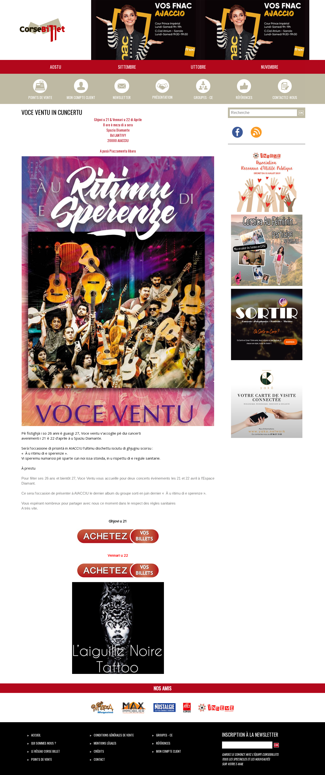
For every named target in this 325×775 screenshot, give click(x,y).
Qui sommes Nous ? (43, 743)
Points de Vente (40, 97)
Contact (99, 759)
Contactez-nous (284, 97)
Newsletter (122, 97)
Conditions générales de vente (113, 735)
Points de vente (41, 759)
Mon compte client (81, 97)
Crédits (98, 751)
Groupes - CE (203, 97)
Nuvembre (269, 67)
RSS (256, 141)
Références (244, 97)
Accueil (35, 735)
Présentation (162, 97)
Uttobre (198, 67)
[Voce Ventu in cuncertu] (118, 157)
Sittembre (127, 67)
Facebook (237, 141)
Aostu (55, 67)
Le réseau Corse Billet (45, 751)
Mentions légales (104, 743)
